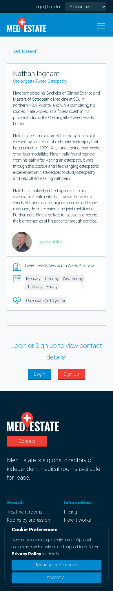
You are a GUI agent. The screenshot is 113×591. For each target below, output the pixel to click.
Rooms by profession (28, 520)
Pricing (70, 512)
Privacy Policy (26, 554)
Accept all (56, 577)
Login (39, 6)
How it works (77, 520)
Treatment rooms (24, 512)
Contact (27, 441)
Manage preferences (56, 564)
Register (54, 6)
